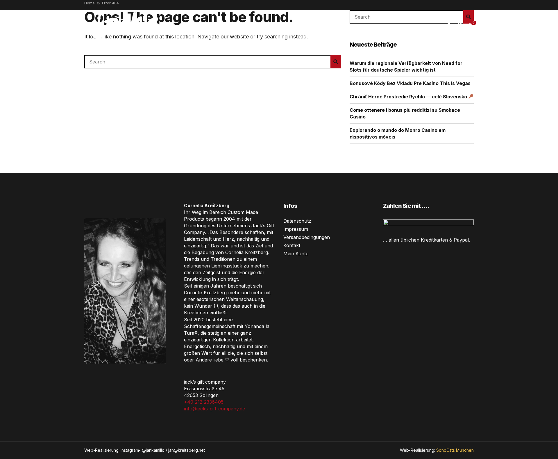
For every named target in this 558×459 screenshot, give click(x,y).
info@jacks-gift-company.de (214, 409)
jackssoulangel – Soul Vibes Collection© (280, 24)
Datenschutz (297, 221)
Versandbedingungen (306, 237)
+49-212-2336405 (203, 402)
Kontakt (291, 245)
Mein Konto (296, 253)
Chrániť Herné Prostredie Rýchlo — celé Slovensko (409, 97)
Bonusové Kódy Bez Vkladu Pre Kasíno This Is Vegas (410, 83)
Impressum (295, 229)
